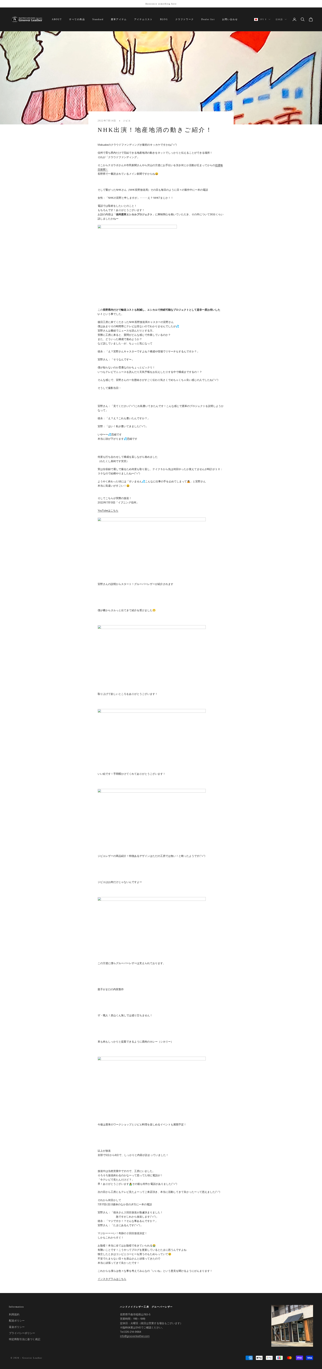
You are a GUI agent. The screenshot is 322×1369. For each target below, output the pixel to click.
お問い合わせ (230, 19)
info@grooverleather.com (135, 1336)
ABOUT (57, 19)
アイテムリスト (143, 19)
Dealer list (208, 19)
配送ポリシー (17, 1320)
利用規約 (14, 1314)
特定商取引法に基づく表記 (24, 1339)
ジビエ (127, 120)
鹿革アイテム (119, 19)
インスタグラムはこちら (112, 1279)
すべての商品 (77, 19)
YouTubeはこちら (108, 510)
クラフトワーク (184, 19)
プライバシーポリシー (22, 1333)
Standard (97, 19)
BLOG (164, 19)
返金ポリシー (17, 1327)
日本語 (279, 19)
